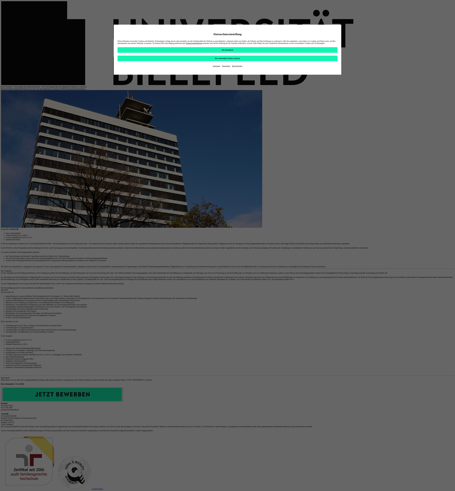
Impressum (216, 66)
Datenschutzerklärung (194, 43)
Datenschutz (226, 66)
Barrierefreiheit (237, 66)
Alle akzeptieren (227, 50)
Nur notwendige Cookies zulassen (227, 58)
